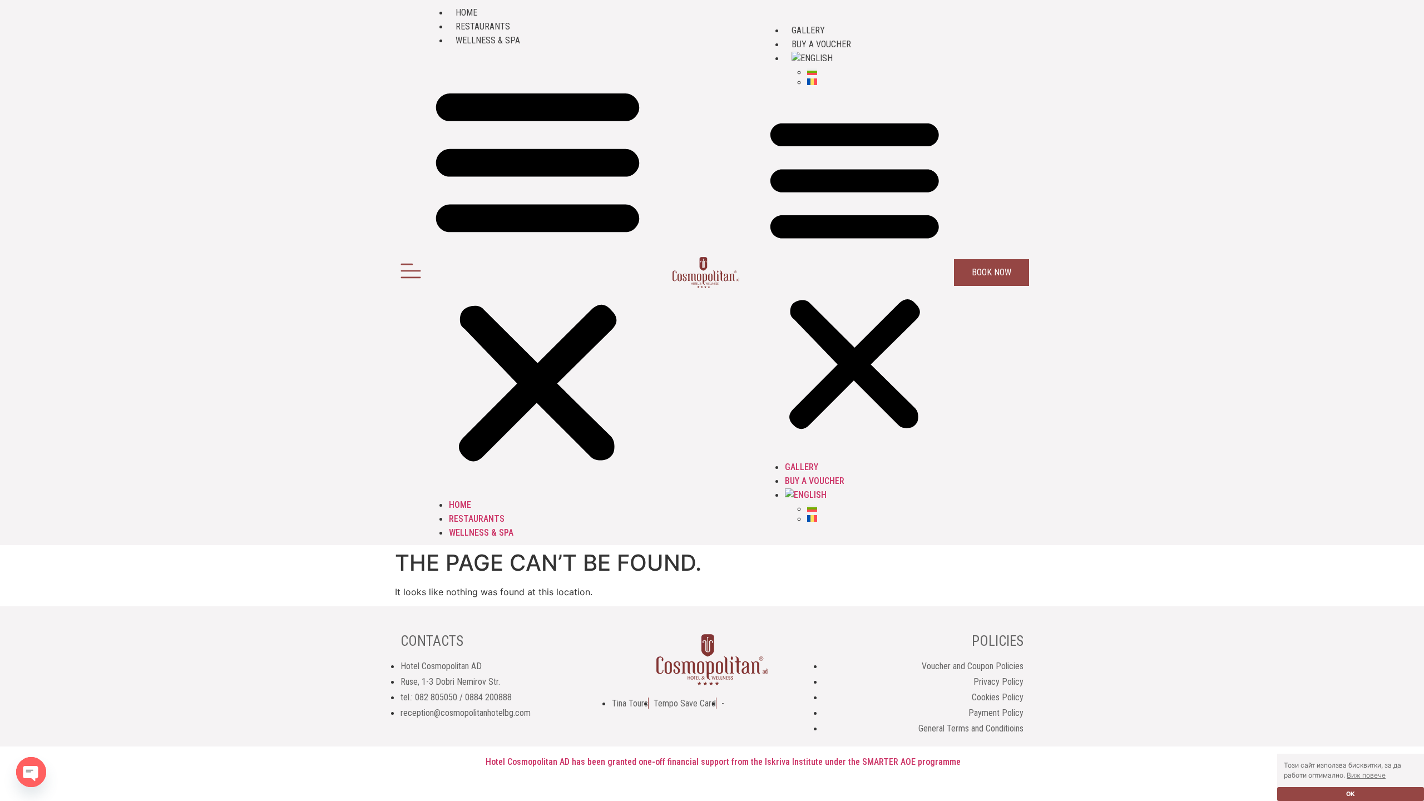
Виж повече (1366, 775)
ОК (1350, 794)
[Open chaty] (31, 772)
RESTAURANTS (483, 26)
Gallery (808, 30)
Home (466, 12)
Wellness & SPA (488, 40)
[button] (538, 272)
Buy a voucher (821, 44)
